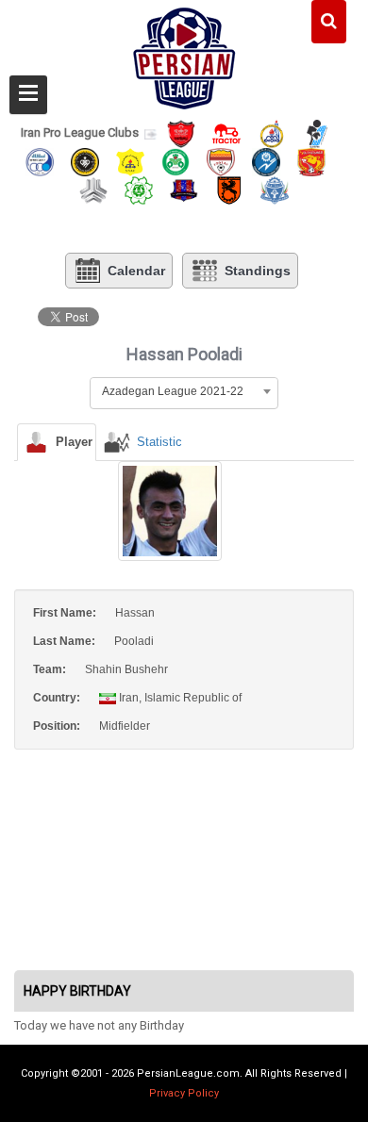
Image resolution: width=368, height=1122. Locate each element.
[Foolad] (221, 161)
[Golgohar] (266, 161)
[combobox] (184, 391)
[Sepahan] (85, 161)
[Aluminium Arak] (274, 189)
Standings (258, 270)
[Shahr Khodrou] (311, 161)
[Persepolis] (181, 132)
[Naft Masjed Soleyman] (272, 132)
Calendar (136, 270)
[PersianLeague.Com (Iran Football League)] (184, 54)
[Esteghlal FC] (39, 161)
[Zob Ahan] (175, 161)
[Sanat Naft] (130, 161)
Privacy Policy (184, 1093)
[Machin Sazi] (139, 189)
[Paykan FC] (317, 132)
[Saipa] (93, 189)
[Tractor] (226, 132)
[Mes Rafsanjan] (229, 189)
